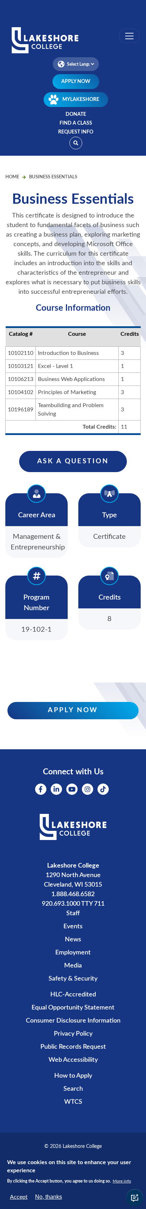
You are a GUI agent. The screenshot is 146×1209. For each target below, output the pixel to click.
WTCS (73, 1102)
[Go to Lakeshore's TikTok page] (103, 789)
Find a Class (76, 123)
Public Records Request (73, 1047)
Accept (19, 1197)
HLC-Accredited (73, 994)
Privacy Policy (73, 1034)
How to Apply (73, 1076)
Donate (76, 114)
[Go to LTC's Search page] (75, 143)
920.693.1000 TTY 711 (73, 904)
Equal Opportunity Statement (73, 1008)
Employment (73, 952)
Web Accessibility (73, 1060)
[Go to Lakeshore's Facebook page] (40, 789)
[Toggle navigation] (129, 36)
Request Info (75, 132)
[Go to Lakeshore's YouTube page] (72, 789)
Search (73, 1089)
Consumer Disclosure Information (73, 1021)
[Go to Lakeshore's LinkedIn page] (56, 789)
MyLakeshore (80, 99)
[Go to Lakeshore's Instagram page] (87, 789)
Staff (73, 913)
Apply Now (75, 81)
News (73, 939)
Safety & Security (73, 979)
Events (73, 926)
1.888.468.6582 (73, 894)
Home (12, 177)
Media (73, 966)
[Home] (73, 41)
